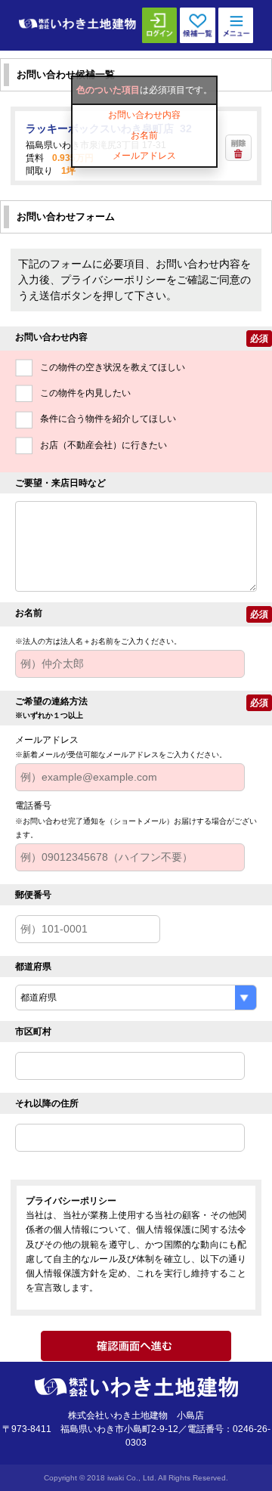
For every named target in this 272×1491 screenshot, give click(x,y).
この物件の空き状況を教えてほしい (112, 367)
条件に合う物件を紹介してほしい (108, 418)
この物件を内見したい (85, 393)
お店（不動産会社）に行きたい (103, 445)
